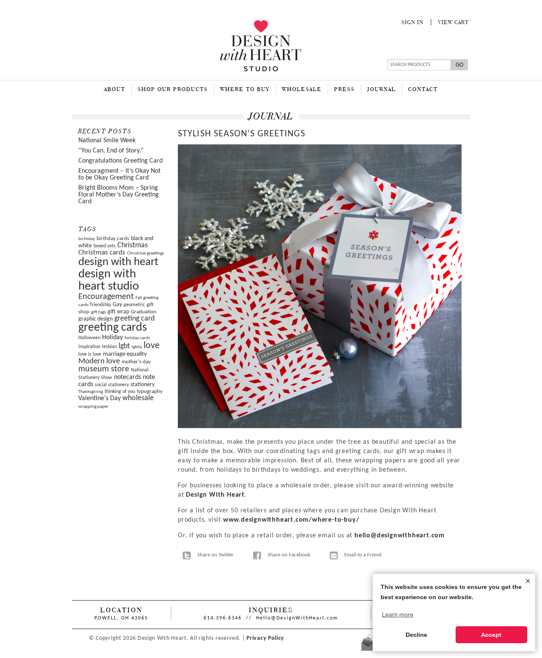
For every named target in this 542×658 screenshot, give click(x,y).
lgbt (124, 346)
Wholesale (302, 90)
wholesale (138, 398)
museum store (103, 369)
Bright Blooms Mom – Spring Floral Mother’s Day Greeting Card (118, 195)
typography (150, 391)
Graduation (143, 312)
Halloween (89, 337)
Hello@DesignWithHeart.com (297, 618)
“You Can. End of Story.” (111, 150)
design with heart (118, 262)
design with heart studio (108, 280)
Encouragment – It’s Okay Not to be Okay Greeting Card (119, 174)
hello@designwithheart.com (399, 535)
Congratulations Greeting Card (120, 161)
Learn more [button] (397, 614)
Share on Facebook (289, 555)
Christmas (132, 245)
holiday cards (137, 338)
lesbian (109, 346)
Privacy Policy (265, 638)
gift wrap (118, 312)
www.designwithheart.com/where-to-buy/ (291, 520)
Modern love (99, 361)
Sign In (412, 23)
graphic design (95, 319)
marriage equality (125, 354)
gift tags (98, 312)
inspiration (89, 346)
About (114, 90)
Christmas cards (101, 252)
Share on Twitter (215, 555)
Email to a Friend (363, 555)
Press (344, 90)
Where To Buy (245, 90)
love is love (89, 354)
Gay (117, 304)
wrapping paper (93, 406)
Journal (381, 90)
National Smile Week (107, 140)
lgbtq (137, 347)
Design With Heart (215, 495)
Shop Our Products (173, 90)
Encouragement (106, 297)
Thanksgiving (90, 392)
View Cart (453, 23)
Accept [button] (491, 634)
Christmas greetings (145, 253)
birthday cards (113, 238)
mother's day (136, 362)
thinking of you (120, 391)
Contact (423, 90)
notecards (127, 377)
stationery (142, 384)
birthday (86, 239)
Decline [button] (416, 634)
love (152, 345)
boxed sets (105, 246)
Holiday (112, 337)
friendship (100, 304)
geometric (134, 304)
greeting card (134, 318)
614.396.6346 (223, 618)
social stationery (112, 384)
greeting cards (112, 328)
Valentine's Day (99, 398)
